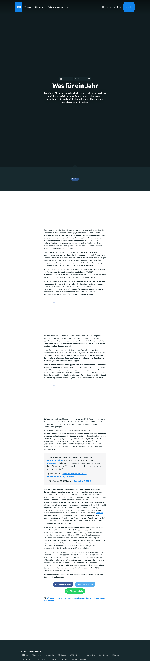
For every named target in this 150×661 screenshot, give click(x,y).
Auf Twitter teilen (85, 584)
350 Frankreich (75, 655)
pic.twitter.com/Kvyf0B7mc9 (60, 476)
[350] (18, 7)
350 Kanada (61, 655)
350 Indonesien (103, 655)
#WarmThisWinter (55, 460)
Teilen (75, 179)
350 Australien (49, 655)
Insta (120, 6)
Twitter (114, 6)
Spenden (129, 7)
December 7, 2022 (82, 481)
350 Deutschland (89, 655)
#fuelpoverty (53, 463)
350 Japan (115, 655)
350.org (25, 655)
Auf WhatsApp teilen (75, 591)
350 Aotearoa (36, 655)
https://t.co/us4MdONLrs (74, 473)
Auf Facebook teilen (63, 584)
